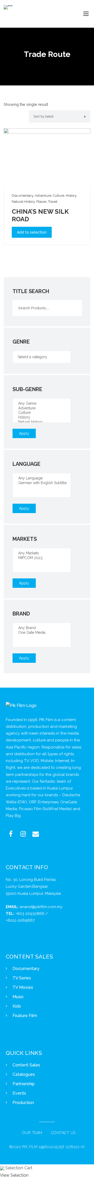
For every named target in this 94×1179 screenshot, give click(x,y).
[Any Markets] (42, 553)
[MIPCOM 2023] (42, 558)
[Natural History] (42, 422)
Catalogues (24, 1074)
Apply (24, 433)
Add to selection (31, 232)
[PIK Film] (8, 7)
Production (23, 1102)
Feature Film (25, 1015)
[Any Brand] (42, 628)
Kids (17, 1006)
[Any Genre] (42, 403)
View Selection (14, 1175)
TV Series (22, 977)
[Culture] (42, 412)
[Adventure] (42, 408)
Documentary (26, 968)
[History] (42, 417)
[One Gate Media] (42, 632)
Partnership (24, 1083)
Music (18, 996)
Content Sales (26, 1064)
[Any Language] (42, 478)
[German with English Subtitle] (42, 483)
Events (19, 1093)
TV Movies (23, 987)
